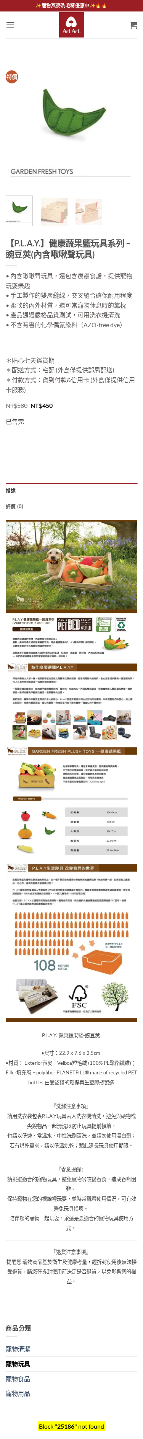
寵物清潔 (18, 1349)
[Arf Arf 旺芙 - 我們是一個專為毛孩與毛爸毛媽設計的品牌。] (71, 24)
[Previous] (18, 124)
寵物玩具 (18, 1363)
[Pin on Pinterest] (67, 440)
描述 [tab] (11, 490)
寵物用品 (18, 1393)
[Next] (125, 124)
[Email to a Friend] (54, 440)
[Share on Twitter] (40, 440)
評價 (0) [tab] (15, 506)
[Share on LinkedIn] (81, 440)
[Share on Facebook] (26, 440)
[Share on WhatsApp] (12, 440)
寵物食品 (18, 1378)
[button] (10, 24)
